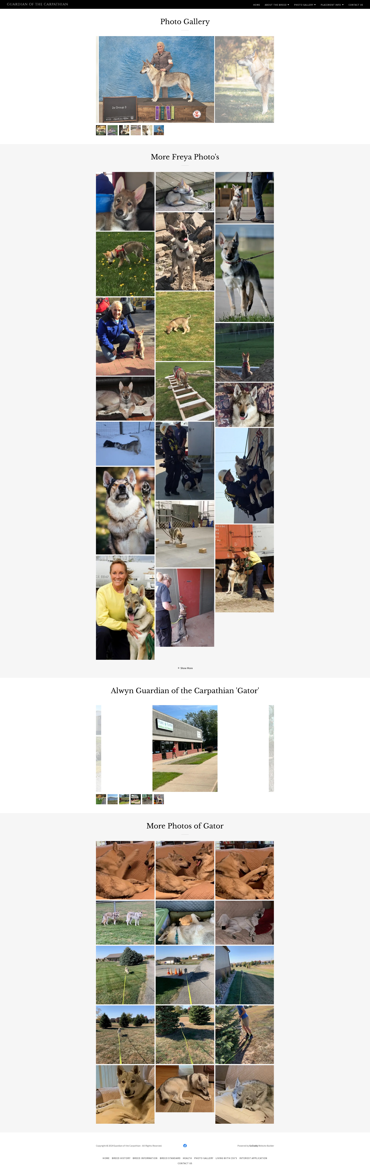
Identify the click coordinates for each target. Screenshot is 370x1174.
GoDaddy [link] (253, 1145)
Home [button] (106, 1158)
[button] (277, 5)
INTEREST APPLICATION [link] (253, 1158)
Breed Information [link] (145, 1158)
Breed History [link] (121, 1158)
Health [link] (187, 1158)
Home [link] (256, 4)
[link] (69, 4)
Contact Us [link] (356, 4)
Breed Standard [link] (170, 1158)
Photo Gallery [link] (203, 1158)
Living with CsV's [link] (226, 1158)
